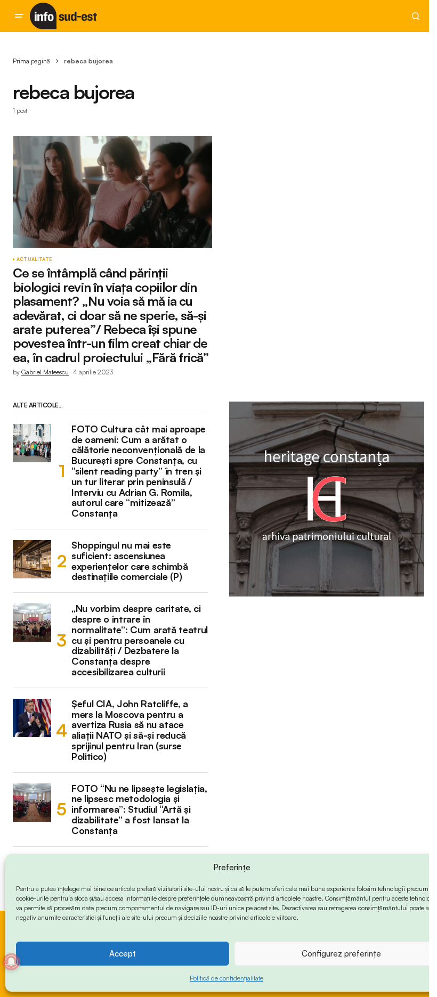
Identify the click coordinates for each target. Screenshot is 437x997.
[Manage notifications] (11, 961)
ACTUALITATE (34, 259)
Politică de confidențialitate (226, 978)
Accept (122, 954)
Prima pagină (31, 61)
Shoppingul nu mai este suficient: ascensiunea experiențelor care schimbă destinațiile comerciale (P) (129, 561)
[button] (19, 16)
